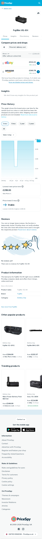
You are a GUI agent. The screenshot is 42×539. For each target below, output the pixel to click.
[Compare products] (38, 13)
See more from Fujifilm (9, 307)
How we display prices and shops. (21, 82)
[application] (21, 160)
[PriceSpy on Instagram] (23, 529)
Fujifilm (19, 294)
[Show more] (3, 63)
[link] (12, 338)
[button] (4, 47)
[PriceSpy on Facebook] (19, 529)
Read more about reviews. (27, 230)
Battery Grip (8, 8)
